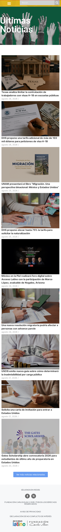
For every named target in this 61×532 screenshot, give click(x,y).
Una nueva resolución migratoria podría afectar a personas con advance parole (29, 327)
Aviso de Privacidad (30, 512)
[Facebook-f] (27, 496)
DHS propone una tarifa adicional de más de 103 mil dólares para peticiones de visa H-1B (29, 139)
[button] (9, 3)
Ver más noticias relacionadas (30, 474)
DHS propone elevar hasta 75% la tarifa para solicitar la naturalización (26, 231)
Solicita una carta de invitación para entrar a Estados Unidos (26, 411)
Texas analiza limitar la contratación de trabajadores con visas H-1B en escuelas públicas (30, 94)
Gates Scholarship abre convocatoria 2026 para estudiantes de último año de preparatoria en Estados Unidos (29, 459)
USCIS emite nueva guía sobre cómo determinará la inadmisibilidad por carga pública (29, 373)
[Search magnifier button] (57, 2)
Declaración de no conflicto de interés (30, 516)
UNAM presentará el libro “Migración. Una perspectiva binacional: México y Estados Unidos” (30, 185)
